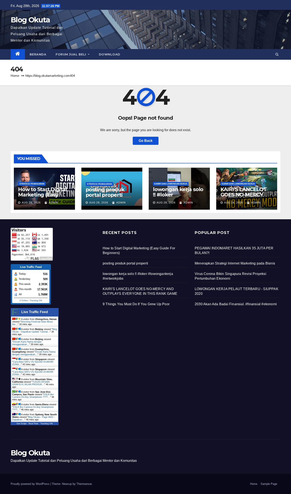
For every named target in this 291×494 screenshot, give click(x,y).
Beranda (38, 54)
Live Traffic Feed (34, 312)
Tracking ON (36, 300)
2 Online (24, 300)
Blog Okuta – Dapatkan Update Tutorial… (34, 330)
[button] (277, 54)
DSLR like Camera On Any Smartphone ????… (33, 395)
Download (109, 54)
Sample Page (269, 483)
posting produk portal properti (105, 192)
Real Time (33, 423)
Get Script (21, 423)
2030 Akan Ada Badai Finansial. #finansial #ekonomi (236, 304)
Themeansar (84, 483)
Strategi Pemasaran (31, 184)
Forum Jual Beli (71, 54)
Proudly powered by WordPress (30, 483)
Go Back (146, 140)
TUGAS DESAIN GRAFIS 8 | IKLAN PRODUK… (31, 383)
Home (15, 75)
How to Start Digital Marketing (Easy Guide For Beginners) (42, 197)
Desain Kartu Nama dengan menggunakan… (27, 343)
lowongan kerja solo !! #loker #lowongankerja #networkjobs (178, 197)
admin (53, 202)
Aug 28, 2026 (31, 202)
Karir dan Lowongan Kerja (170, 184)
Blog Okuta (30, 19)
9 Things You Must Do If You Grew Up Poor (136, 304)
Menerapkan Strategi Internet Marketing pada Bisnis (235, 263)
